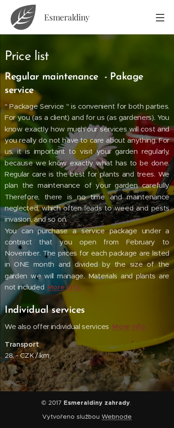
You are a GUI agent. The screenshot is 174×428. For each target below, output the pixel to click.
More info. (64, 287)
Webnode (117, 417)
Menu (160, 17)
